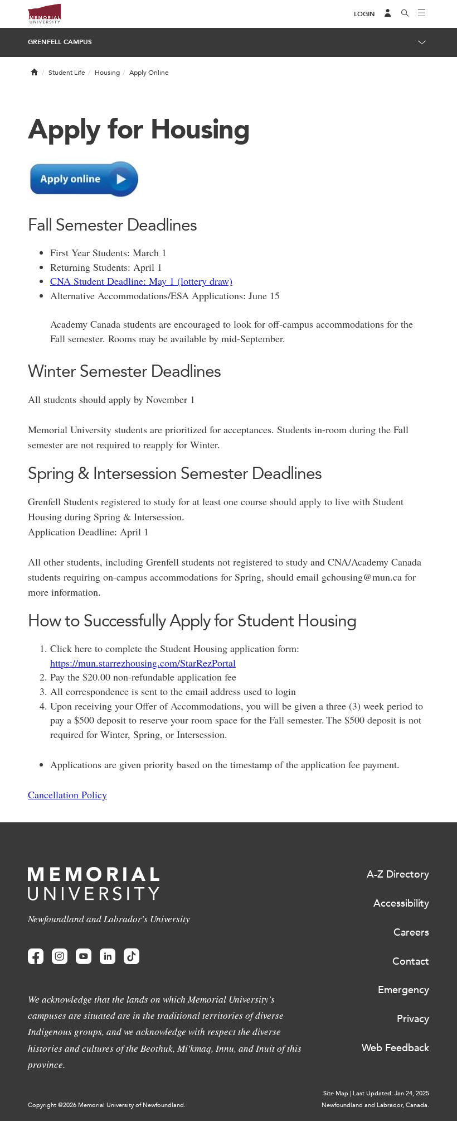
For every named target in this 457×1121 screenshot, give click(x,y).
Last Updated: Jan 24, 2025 (391, 1093)
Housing (107, 72)
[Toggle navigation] (422, 14)
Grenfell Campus (60, 42)
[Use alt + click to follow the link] (228, 180)
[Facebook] (35, 956)
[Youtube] (83, 956)
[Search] (405, 14)
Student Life (66, 72)
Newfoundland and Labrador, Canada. (375, 1105)
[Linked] (107, 956)
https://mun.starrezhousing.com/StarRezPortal (143, 662)
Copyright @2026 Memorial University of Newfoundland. (107, 1105)
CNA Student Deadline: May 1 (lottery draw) (141, 281)
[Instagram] (59, 956)
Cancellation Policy (67, 794)
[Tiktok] (131, 956)
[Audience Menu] (388, 14)
